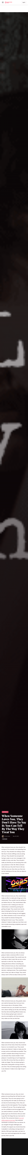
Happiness (5, 811)
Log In (23, 2)
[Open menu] (2, 2)
